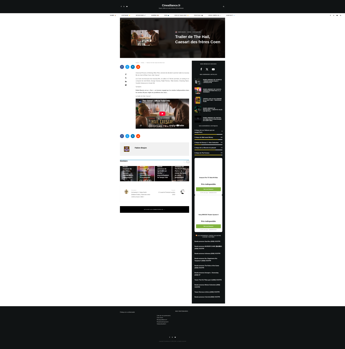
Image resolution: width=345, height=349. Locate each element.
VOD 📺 (166, 15)
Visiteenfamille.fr (161, 324)
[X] (123, 6)
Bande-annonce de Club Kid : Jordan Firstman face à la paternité (212, 91)
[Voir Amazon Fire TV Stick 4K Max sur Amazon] (208, 167)
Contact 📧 (230, 15)
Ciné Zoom (160, 317)
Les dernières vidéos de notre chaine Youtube (209, 236)
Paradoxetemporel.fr (162, 322)
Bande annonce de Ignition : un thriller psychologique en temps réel (212, 119)
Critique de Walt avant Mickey (204, 137)
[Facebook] (121, 6)
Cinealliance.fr (171, 5)
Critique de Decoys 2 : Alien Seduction (207, 142)
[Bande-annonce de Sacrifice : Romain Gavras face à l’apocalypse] (128, 173)
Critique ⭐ (126, 15)
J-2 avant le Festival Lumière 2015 (166, 192)
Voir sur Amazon (208, 189)
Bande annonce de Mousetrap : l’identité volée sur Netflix (212, 110)
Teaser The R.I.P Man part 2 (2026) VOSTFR (208, 280)
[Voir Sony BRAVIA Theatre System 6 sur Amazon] (208, 204)
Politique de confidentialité (127, 312)
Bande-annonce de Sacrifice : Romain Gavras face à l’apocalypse (212, 81)
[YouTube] (126, 6)
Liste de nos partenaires (164, 315)
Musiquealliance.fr (162, 319)
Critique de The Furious (202, 153)
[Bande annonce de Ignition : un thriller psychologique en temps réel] (163, 173)
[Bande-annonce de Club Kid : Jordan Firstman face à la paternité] (145, 173)
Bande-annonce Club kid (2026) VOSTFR (207, 297)
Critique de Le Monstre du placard (205, 147)
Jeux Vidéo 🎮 (213, 15)
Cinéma (189, 32)
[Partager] (122, 67)
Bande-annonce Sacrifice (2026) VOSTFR (207, 241)
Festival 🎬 (198, 15)
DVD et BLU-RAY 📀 (182, 15)
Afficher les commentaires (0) (153, 209)
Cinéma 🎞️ (155, 15)
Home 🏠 (113, 15)
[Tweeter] (127, 67)
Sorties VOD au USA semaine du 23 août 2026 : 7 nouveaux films (212, 100)
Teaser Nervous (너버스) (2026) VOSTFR (207, 292)
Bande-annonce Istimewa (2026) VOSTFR (207, 253)
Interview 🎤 (141, 15)
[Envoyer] (138, 67)
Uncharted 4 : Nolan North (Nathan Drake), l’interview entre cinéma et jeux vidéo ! (140, 194)
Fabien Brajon (182, 32)
